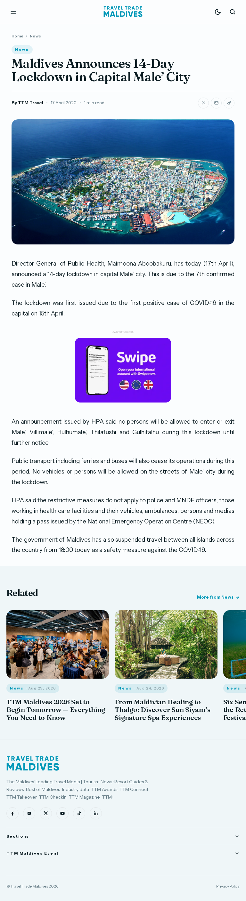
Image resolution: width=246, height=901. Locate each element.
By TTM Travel (27, 102)
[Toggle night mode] (218, 12)
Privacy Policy (228, 886)
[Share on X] (203, 103)
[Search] (233, 12)
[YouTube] (62, 813)
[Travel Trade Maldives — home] (123, 12)
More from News (215, 597)
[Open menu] (13, 12)
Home (17, 36)
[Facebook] (12, 813)
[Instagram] (29, 813)
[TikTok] (79, 813)
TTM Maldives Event (32, 853)
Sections (17, 836)
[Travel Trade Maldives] (32, 763)
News (35, 36)
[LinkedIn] (96, 813)
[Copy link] (229, 103)
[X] (46, 813)
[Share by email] (216, 103)
